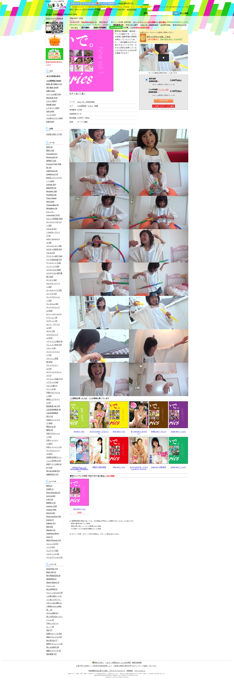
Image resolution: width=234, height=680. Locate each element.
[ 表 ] (76, 93)
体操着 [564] (51, 104)
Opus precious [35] (53, 516)
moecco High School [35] (51, 511)
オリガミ (74, 27)
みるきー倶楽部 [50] (54, 249)
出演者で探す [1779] (54, 134)
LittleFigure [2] (51, 171)
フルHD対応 (57, 14)
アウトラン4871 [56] (54, 256)
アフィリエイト (139, 670)
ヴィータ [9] (51, 389)
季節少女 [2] (51, 426)
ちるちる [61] (51, 229)
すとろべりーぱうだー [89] (54, 224)
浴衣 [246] (50, 111)
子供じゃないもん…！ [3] (52, 625)
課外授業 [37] (51, 654)
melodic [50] (51, 184)
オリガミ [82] (51, 280)
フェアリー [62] (52, 550)
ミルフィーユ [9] (52, 554)
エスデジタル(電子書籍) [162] (54, 275)
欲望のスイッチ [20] (54, 633)
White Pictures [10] (53, 540)
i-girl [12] (49, 499)
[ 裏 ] (82, 93)
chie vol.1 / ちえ (119, 467)
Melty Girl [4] (51, 572)
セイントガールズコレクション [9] (54, 316)
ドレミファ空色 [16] (54, 344)
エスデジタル (165, 24)
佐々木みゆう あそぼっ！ (139, 432)
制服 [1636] (50, 91)
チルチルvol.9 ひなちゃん (99, 432)
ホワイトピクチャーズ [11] (54, 374)
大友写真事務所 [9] (53, 409)
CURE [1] (50, 489)
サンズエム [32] (52, 304)
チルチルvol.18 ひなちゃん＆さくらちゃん (139, 468)
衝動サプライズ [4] (53, 650)
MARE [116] (51, 503)
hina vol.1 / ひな (79, 509)
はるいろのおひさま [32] (53, 241)
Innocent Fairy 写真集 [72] (53, 166)
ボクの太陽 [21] (52, 613)
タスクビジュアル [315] (52, 336)
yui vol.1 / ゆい (79, 431)
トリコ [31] (50, 547)
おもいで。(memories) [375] (53, 213)
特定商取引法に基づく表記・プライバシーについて (107, 670)
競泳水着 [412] (52, 97)
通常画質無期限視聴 (154, 79)
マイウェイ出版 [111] (54, 379)
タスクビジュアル (179, 24)
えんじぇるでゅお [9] (54, 592)
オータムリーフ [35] (54, 290)
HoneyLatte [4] (52, 157)
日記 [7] (49, 630)
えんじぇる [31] (52, 543)
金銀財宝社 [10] (52, 474)
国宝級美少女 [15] (53, 406)
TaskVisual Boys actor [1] (52, 535)
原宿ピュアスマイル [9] (53, 401)
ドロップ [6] (51, 348)
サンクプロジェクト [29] (53, 299)
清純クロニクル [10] (54, 637)
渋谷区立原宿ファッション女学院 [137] (54, 459)
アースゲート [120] (53, 263)
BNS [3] (49, 485)
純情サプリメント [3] (54, 643)
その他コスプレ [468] (54, 118)
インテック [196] (52, 266)
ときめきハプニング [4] (53, 234)
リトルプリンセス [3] (54, 557)
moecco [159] (51, 506)
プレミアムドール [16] (52, 367)
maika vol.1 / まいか (158, 431)
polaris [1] (50, 520)
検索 (145, 13)
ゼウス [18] (50, 331)
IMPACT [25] (51, 160)
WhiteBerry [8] (51, 208)
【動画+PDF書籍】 (100, 27)
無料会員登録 (131, 9)
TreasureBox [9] (52, 205)
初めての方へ (102, 9)
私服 (96, 105)
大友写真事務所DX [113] (52, 414)
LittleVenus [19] (52, 174)
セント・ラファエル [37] (53, 326)
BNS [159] (50, 150)
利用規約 (130, 670)
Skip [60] (49, 526)
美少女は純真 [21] (53, 471)
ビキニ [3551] (51, 101)
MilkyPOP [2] (51, 188)
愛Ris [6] (49, 430)
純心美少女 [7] (51, 640)
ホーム (48, 14)
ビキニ (90, 105)
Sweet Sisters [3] (52, 582)
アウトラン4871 (132, 24)
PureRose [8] (51, 194)
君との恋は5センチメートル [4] (54, 618)
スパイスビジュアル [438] (53, 309)
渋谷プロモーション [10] (53, 435)
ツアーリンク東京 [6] (54, 341)
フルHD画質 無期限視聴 (158, 90)
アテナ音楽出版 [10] (54, 259)
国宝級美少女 (118, 24)
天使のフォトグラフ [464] (53, 421)
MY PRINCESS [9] (53, 575)
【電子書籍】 (85, 27)
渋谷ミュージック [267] (52, 442)
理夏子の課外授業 (99, 467)
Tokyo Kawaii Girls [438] (51, 200)
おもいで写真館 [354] (54, 218)
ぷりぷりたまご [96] (54, 246)
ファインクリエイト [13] (53, 353)
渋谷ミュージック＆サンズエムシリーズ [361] (54, 450)
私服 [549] (50, 121)
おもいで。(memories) (149, 24)
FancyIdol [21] (51, 154)
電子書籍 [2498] (52, 87)
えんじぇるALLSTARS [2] (51, 587)
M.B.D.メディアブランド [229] (54, 179)
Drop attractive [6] (53, 492)
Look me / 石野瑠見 (158, 467)
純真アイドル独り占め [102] (54, 466)
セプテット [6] (51, 321)
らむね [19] (50, 252)
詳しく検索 (184, 13)
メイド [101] (51, 114)
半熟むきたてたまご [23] (53, 394)
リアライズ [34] (52, 382)
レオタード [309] (52, 108)
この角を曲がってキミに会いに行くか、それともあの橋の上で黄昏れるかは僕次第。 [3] (54, 603)
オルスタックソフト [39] (53, 285)
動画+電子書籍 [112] (54, 84)
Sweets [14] (50, 530)
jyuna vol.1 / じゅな (178, 431)
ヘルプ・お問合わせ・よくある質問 (118, 662)
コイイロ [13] (51, 293)
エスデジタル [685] (53, 269)
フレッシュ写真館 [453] (52, 360)
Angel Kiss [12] (52, 568)
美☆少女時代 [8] (52, 647)
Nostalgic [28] (51, 191)
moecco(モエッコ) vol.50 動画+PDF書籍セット (79, 469)
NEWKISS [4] (51, 579)
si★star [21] (51, 523)
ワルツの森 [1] (51, 385)
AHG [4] (49, 147)
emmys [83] (50, 496)
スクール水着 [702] (53, 94)
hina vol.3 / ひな (119, 431)
